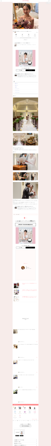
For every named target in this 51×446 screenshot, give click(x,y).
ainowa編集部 (15, 413)
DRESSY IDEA (25, 409)
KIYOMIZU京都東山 (24, 413)
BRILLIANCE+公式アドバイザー (15, 417)
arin (16, 32)
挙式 (13, 32)
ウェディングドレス (17, 92)
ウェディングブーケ (17, 90)
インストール (30, 70)
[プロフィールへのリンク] (23, 268)
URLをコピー (25, 39)
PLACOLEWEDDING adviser (15, 409)
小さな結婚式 (20, 417)
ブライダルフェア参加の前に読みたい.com (30, 409)
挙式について (16, 85)
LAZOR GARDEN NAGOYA (20, 413)
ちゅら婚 (34, 413)
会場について (16, 83)
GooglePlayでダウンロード (21, 435)
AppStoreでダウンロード (17, 435)
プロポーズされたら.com (20, 409)
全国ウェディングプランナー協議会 (34, 409)
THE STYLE (30, 413)
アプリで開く (20, 70)
